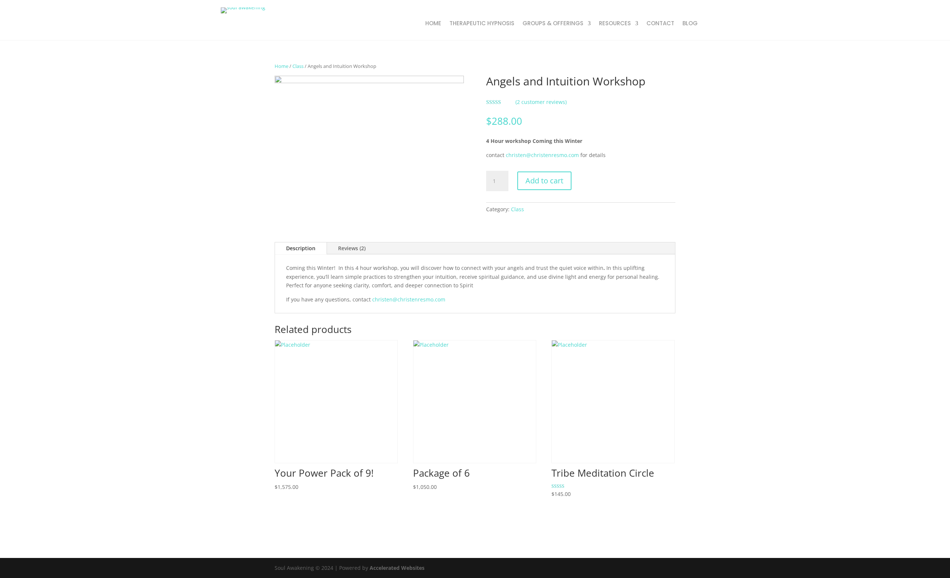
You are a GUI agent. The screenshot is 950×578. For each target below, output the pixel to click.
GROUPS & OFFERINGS (552, 24)
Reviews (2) (352, 248)
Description (300, 248)
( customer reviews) (541, 101)
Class (298, 66)
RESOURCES (615, 24)
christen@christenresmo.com (542, 155)
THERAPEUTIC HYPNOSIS (481, 24)
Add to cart (544, 181)
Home (281, 66)
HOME (433, 24)
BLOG (690, 24)
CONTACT (660, 24)
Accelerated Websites (397, 567)
